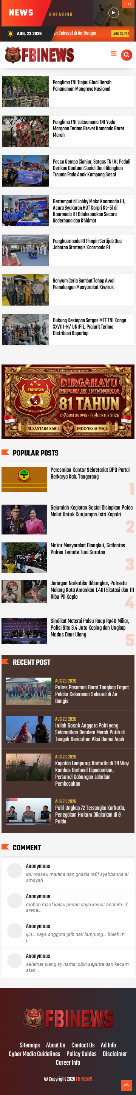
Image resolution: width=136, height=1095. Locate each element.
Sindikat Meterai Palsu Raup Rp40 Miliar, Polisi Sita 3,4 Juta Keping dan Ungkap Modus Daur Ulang (90, 628)
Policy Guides (81, 1054)
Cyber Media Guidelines (34, 1054)
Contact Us (83, 1046)
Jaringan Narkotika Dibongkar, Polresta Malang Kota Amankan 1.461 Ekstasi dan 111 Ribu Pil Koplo (92, 590)
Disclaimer (115, 1054)
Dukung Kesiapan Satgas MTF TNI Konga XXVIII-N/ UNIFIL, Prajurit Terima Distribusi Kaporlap (89, 327)
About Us (55, 1046)
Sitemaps (30, 1046)
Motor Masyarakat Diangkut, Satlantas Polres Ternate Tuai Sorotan (88, 549)
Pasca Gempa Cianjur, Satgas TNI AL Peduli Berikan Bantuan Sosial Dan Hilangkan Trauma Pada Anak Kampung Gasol (91, 168)
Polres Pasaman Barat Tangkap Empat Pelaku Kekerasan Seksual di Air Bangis (92, 694)
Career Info (68, 1063)
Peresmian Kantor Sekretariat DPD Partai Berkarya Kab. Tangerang (90, 473)
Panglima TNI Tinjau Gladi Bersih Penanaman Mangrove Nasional (82, 86)
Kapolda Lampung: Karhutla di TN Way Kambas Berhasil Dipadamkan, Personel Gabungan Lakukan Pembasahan (92, 774)
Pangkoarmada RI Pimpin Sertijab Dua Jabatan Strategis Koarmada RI (87, 244)
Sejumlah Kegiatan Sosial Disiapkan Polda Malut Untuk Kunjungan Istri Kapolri (92, 511)
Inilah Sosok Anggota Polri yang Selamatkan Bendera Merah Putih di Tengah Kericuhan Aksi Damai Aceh (90, 732)
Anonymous (38, 866)
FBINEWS (84, 1079)
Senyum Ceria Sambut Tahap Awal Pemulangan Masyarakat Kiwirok (83, 284)
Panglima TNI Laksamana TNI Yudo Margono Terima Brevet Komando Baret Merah (88, 129)
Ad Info (108, 1046)
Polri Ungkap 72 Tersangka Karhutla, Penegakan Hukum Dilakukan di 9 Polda (90, 815)
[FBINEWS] (68, 1030)
